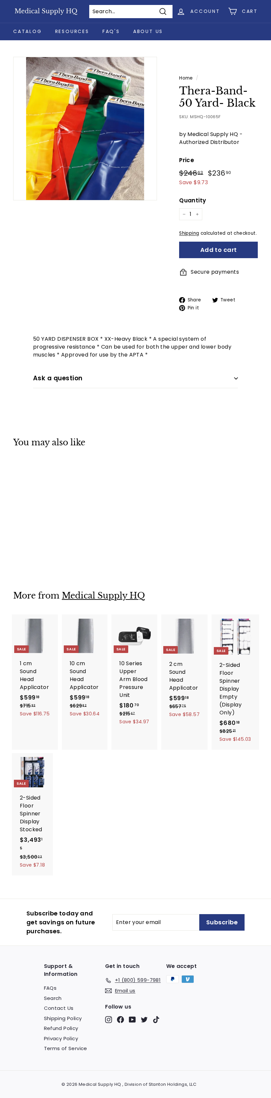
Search (53, 998)
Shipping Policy (63, 1018)
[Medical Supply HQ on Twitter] (144, 1019)
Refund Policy (61, 1028)
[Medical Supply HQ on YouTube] (132, 1019)
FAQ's (111, 31)
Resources (72, 31)
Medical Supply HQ (103, 596)
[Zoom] (85, 128)
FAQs (50, 987)
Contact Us (59, 1008)
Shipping (189, 233)
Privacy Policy (61, 1038)
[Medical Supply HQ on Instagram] (108, 1019)
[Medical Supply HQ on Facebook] (120, 1019)
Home (186, 78)
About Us (148, 31)
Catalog (27, 31)
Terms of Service (65, 1048)
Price (186, 160)
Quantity (192, 200)
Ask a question (58, 378)
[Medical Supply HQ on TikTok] (156, 1019)
